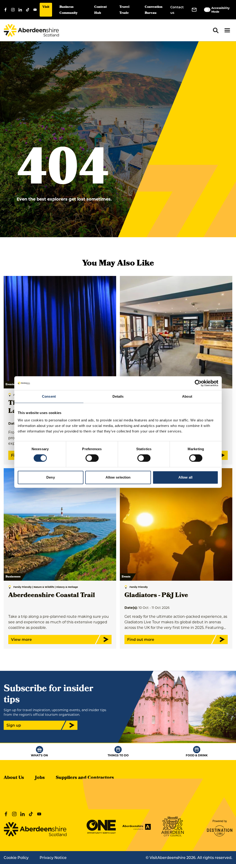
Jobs (40, 778)
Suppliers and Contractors (85, 778)
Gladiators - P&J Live (156, 595)
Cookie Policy (16, 857)
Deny (50, 477)
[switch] (92, 458)
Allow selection (118, 477)
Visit (45, 7)
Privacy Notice (53, 857)
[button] (227, 30)
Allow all (185, 477)
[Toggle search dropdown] (215, 30)
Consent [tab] (49, 396)
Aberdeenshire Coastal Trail (51, 595)
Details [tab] (118, 396)
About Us (14, 778)
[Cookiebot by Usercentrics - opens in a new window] (198, 383)
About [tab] (187, 396)
